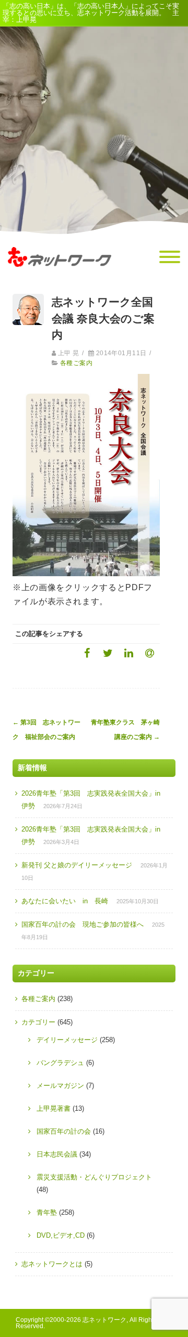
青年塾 (47, 1212)
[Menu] (169, 257)
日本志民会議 (57, 1154)
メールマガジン (60, 1085)
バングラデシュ (60, 1063)
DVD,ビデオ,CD (61, 1235)
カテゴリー (38, 1022)
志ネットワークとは (52, 1264)
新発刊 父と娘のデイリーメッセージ (76, 865)
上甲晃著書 (53, 1108)
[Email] (149, 652)
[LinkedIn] (128, 652)
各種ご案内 (76, 363)
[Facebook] (86, 652)
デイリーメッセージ (67, 1040)
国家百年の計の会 (64, 1131)
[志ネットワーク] (59, 276)
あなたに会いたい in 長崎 (64, 901)
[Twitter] (107, 652)
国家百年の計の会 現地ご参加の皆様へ (82, 924)
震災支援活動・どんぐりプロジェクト (94, 1177)
